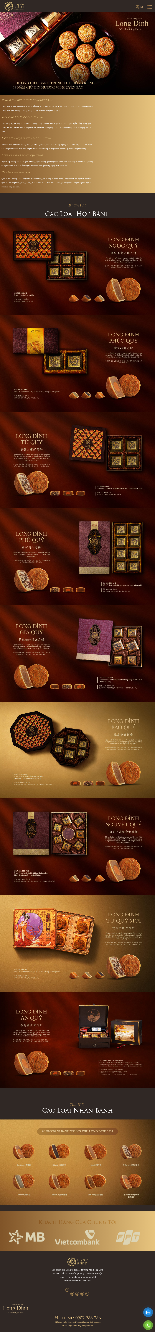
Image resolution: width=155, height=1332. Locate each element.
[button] (66, 1242)
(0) (141, 6)
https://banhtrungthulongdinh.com (80, 1325)
